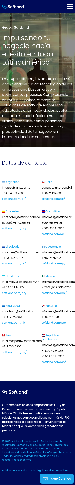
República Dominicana (50, 337)
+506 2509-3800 (53, 228)
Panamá (51, 306)
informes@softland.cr (57, 217)
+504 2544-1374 (13, 287)
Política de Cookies (56, 470)
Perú (8, 335)
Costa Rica (52, 211)
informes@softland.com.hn (20, 282)
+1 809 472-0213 (52, 351)
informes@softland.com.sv (20, 252)
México (50, 276)
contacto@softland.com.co (21, 217)
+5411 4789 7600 (13, 193)
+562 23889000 (52, 193)
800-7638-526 (52, 223)
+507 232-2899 (52, 317)
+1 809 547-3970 (53, 356)
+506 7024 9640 (13, 317)
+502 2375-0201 (52, 258)
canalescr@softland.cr (17, 311)
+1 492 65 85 (21, 223)
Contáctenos (60, 479)
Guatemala (53, 247)
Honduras (12, 276)
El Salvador (13, 247)
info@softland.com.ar (17, 188)
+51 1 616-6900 (11, 346)
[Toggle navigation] (70, 6)
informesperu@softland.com (22, 341)
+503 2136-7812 (12, 258)
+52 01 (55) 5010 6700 (56, 287)
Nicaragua (12, 306)
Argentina (12, 182)
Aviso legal (37, 470)
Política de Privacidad (15, 470)
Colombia (12, 211)
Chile (48, 182)
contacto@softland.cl (57, 188)
